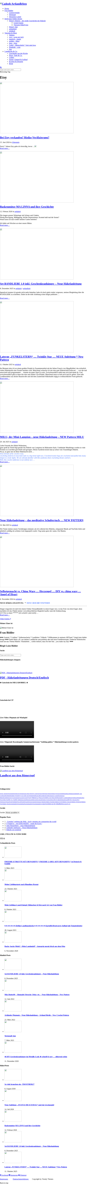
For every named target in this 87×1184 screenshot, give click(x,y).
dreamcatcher (23, 799)
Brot (44, 795)
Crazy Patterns (32, 798)
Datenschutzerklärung (21, 1179)
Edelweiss (34, 799)
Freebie (23, 801)
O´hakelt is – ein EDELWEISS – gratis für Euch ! (24, 824)
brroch (46, 795)
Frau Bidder (9, 11)
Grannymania (18, 23)
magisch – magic (15, 39)
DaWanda (57, 797)
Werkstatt (12, 15)
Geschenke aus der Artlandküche (54, 804)
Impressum (4, 1179)
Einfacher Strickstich (46, 799)
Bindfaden (7, 795)
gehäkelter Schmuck (66, 801)
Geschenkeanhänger (28, 804)
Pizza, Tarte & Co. (15, 55)
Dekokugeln (71, 797)
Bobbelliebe (32, 795)
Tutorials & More (11, 33)
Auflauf (61, 793)
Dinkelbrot (79, 797)
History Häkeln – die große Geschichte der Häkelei (27, 21)
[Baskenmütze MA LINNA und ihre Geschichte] (13, 1121)
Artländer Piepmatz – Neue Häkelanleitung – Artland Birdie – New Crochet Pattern (37, 1015)
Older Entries (5, 619)
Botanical (37, 795)
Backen (64, 793)
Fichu (10, 801)
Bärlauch (8, 797)
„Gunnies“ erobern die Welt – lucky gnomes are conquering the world (31, 822)
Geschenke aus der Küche (18, 53)
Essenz (66, 799)
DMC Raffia (18, 799)
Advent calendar (3, 793)
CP (27, 797)
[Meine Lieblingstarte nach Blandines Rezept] (13, 880)
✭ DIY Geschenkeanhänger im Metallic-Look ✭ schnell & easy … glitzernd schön (36, 1057)
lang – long (13, 43)
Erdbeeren (62, 799)
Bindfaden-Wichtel (14, 795)
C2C (11, 797)
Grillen (11, 57)
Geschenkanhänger (14, 804)
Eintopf (52, 799)
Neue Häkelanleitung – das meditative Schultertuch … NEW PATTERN (41, 520)
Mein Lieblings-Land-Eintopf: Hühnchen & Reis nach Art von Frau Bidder (33, 905)
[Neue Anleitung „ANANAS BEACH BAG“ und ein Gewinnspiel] (13, 1100)
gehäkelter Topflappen (76, 801)
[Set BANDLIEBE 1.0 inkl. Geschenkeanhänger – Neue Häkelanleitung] (13, 969)
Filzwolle (19, 801)
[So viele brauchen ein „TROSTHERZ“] (13, 1080)
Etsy (69, 800)
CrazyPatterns (39, 797)
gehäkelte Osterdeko (49, 801)
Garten (30, 801)
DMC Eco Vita (11, 799)
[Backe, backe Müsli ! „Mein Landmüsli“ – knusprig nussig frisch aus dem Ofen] (13, 942)
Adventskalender (11, 793)
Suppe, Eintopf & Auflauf (18, 59)
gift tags (68, 804)
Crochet (45, 798)
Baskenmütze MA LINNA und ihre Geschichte (27, 206)
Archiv (2, 812)
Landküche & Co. (11, 51)
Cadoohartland (16, 797)
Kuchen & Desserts (16, 62)
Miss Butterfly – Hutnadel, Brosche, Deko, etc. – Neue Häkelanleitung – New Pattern (37, 995)
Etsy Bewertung (73, 799)
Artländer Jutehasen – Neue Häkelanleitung (21, 828)
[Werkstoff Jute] (13, 1031)
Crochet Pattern (51, 797)
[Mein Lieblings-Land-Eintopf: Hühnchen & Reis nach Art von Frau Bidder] (13, 901)
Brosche (41, 795)
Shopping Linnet (15, 17)
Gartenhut (34, 801)
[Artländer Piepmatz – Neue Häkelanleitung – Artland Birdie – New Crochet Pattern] (13, 1011)
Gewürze (65, 804)
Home (7, 9)
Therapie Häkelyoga (21, 25)
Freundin (27, 801)
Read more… (5, 148)
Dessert (75, 797)
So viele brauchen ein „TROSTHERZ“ (20, 1084)
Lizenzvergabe (14, 13)
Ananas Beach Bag (27, 793)
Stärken (11, 35)
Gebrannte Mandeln (41, 801)
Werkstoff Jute (10, 1036)
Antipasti (39, 793)
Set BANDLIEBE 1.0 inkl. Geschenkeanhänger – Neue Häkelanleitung (41, 283)
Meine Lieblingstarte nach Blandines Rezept (21, 884)
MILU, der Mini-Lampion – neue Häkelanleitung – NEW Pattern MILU (42, 436)
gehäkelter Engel (58, 801)
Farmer (7, 801)
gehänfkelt (13, 29)
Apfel (43, 793)
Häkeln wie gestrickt (13, 830)
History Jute (13, 27)
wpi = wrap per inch (16, 37)
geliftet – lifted (14, 41)
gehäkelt (12, 31)
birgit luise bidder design (13, 19)
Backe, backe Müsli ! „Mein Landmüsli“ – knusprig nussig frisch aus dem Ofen (35, 946)
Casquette (21, 797)
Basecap (68, 793)
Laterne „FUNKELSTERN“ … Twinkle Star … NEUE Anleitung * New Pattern (36, 1167)
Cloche (25, 797)
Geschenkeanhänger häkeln (39, 804)
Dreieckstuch (29, 799)
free (10, 49)
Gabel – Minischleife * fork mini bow (22, 45)
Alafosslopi (17, 793)
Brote (11, 64)
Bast (77, 793)
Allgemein (15, 142)
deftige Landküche (64, 797)
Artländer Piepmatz (55, 793)
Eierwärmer (39, 799)
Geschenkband (21, 804)
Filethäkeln (14, 801)
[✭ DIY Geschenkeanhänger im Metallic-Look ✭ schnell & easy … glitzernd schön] (13, 1052)
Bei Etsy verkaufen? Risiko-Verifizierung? (24, 137)
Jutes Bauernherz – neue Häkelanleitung (20, 826)
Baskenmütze (73, 793)
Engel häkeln (57, 799)
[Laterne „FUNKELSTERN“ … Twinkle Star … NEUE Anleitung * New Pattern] (13, 1162)
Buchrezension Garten (53, 795)
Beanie (3, 795)
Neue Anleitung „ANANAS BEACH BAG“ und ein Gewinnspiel (29, 1105)
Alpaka (21, 793)
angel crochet (34, 793)
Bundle (4, 797)
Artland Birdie (47, 793)
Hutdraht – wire (14, 47)
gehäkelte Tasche (6, 804)
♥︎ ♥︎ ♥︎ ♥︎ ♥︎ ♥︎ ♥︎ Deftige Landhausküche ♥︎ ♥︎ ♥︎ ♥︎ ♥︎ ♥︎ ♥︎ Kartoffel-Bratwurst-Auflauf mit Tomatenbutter (43, 926)
